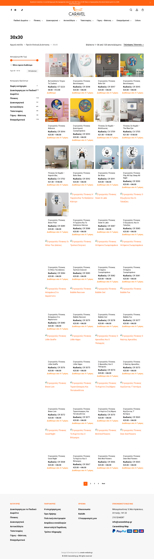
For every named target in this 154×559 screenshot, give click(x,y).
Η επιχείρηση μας (52, 509)
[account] (137, 10)
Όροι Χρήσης (50, 514)
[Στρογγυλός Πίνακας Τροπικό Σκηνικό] (82, 251)
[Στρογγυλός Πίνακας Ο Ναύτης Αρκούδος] (132, 346)
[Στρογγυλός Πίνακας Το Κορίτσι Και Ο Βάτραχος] (82, 440)
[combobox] (134, 45)
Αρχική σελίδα (16, 45)
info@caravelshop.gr (122, 522)
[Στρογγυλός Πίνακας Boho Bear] (82, 157)
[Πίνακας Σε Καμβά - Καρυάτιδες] (57, 157)
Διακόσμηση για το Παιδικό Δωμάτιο (23, 92)
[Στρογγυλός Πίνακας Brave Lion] (57, 393)
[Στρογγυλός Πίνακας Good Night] (57, 440)
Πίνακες (14, 98)
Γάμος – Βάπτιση (18, 535)
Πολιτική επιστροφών (55, 518)
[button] (150, 2)
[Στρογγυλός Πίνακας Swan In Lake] (107, 204)
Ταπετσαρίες (16, 111)
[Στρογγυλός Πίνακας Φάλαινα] (57, 110)
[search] (131, 10)
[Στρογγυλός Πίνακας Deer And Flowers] (132, 440)
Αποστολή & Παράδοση (55, 527)
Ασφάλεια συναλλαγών (55, 523)
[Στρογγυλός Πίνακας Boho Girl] (107, 65)
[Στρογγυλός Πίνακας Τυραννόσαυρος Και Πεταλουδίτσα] (82, 393)
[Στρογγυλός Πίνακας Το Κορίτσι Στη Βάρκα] (107, 393)
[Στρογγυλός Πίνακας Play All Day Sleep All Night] (132, 157)
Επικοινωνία (84, 509)
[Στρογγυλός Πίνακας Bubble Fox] (132, 299)
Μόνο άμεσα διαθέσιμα (22, 65)
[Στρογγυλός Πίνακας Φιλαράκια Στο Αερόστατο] (57, 299)
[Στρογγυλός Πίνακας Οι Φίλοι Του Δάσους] (57, 251)
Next (103, 483)
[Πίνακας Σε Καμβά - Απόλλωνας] (107, 110)
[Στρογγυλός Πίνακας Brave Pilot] (57, 204)
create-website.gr (86, 552)
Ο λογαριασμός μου (87, 518)
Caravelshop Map (120, 526)
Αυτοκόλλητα (16, 107)
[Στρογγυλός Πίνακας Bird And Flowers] (107, 440)
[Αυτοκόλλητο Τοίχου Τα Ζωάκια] (57, 65)
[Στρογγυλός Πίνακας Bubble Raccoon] (82, 299)
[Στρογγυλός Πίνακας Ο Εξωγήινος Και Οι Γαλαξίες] (132, 204)
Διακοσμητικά (17, 102)
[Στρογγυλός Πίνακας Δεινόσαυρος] (82, 65)
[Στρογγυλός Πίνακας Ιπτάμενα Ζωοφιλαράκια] (107, 251)
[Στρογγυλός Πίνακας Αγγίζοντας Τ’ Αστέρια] (132, 393)
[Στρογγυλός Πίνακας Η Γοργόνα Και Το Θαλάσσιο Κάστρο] (82, 204)
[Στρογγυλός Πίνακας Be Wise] (107, 157)
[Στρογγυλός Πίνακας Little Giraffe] (57, 346)
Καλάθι (81, 514)
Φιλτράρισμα (32, 71)
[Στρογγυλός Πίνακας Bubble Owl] (107, 299)
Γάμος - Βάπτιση (18, 115)
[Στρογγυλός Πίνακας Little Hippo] (82, 346)
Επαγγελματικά (17, 120)
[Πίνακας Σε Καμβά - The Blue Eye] (132, 110)
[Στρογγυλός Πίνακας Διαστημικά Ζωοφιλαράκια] (82, 110)
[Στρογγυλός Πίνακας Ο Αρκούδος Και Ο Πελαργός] (107, 346)
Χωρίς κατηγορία (18, 86)
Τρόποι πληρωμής (52, 532)
